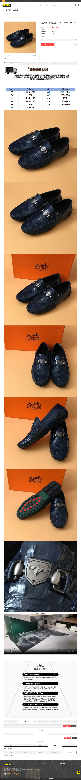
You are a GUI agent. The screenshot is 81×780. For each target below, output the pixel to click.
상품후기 (47, 5)
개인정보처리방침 (44, 768)
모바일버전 (51, 778)
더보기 (73, 726)
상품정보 (11, 63)
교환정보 (69, 63)
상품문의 (40, 63)
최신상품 (44, 1)
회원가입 (77, 1)
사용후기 (26, 63)
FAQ (42, 771)
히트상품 (36, 1)
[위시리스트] (74, 44)
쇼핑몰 (3, 1)
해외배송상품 (29, 5)
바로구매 (48, 45)
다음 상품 (34, 55)
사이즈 (42, 37)
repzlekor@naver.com (11, 770)
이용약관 (42, 766)
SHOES (16, 19)
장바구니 (61, 45)
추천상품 (40, 1)
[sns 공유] (38, 58)
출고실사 (41, 5)
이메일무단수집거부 (44, 770)
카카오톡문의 (13, 773)
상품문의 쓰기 (67, 737)
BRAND (22, 5)
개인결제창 (54, 5)
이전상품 (9, 55)
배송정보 (55, 63)
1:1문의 (35, 5)
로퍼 (19, 19)
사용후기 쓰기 (67, 726)
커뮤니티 (7, 1)
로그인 (73, 1)
